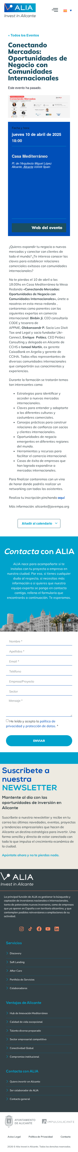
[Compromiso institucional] (39, 1057)
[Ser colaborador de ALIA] (39, 1091)
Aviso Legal (14, 1136)
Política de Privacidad (41, 1136)
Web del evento (47, 227)
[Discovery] (39, 954)
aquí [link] (61, 498)
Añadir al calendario (37, 523)
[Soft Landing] (39, 962)
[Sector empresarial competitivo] (39, 1040)
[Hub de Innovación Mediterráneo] (39, 1014)
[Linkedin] (56, 928)
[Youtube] (47, 928)
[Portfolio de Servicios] (39, 980)
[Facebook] (39, 928)
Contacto (66, 1136)
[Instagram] (21, 928)
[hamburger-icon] (54, 10)
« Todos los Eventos (23, 35)
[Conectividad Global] (39, 1048)
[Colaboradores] (39, 988)
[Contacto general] (39, 1099)
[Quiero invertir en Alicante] (39, 1082)
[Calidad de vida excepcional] (39, 1022)
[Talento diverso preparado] (39, 1031)
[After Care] (39, 971)
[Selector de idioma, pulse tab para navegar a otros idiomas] (67, 10)
